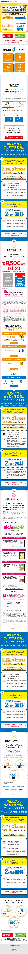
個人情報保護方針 (14, 949)
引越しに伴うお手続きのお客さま (8, 105)
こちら (23, 311)
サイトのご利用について (14, 948)
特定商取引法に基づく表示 (14, 950)
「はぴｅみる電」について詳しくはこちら (13, 588)
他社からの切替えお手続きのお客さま (20, 105)
